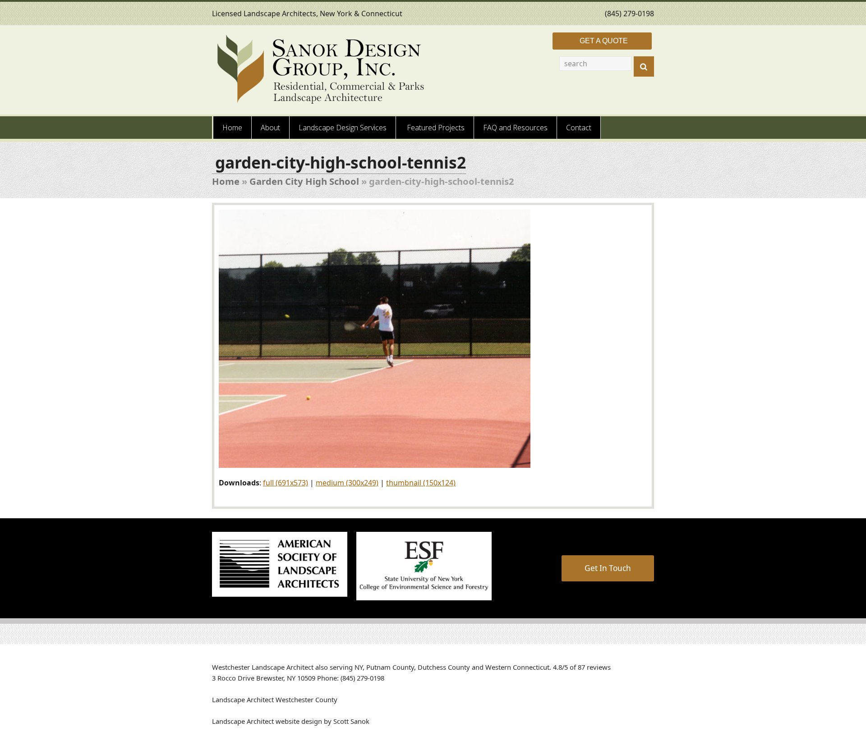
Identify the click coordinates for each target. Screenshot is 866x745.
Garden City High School (304, 181)
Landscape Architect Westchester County (274, 699)
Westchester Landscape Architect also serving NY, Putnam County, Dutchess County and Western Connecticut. (381, 667)
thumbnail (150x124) (421, 483)
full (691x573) (285, 483)
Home (226, 181)
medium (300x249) (347, 483)
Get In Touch (608, 568)
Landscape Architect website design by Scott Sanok (290, 721)
